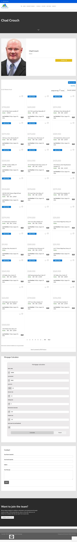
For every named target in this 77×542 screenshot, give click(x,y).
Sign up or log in (72, 82)
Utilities (43, 6)
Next (49, 339)
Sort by (62, 90)
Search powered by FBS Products (38, 349)
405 (45, 339)
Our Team (48, 6)
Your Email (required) (8, 459)
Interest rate (10, 392)
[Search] (21, 6)
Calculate (32, 432)
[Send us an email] (76, 2)
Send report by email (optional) (14, 423)
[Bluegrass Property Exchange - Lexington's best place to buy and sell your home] (10, 6)
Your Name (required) (8, 454)
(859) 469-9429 (5, 1)
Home (24, 6)
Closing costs (10, 399)
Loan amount (10, 376)
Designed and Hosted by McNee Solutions (67, 534)
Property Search (30, 6)
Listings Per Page (55, 90)
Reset (60, 432)
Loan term (10, 384)
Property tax (10, 415)
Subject (5, 464)
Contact (54, 6)
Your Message (7, 469)
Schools (39, 6)
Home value (10, 368)
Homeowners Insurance (13, 407)
